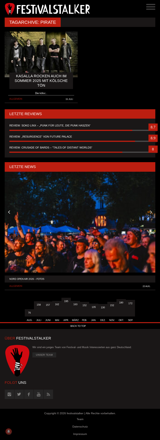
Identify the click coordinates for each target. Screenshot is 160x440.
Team (80, 419)
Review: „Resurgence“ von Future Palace (40, 136)
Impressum (80, 434)
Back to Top (78, 326)
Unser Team (44, 355)
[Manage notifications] (8, 431)
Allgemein (15, 98)
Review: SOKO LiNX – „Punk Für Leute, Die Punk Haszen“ (50, 125)
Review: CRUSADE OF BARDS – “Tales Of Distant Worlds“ (50, 147)
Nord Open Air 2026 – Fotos (26, 279)
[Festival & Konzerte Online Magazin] (42, 8)
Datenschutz (80, 426)
